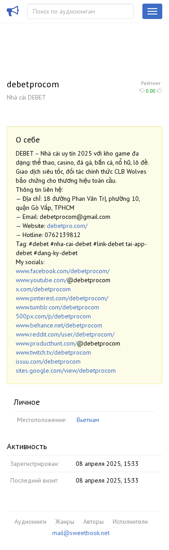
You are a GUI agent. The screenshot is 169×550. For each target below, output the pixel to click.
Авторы (93, 521)
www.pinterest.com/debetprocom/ (62, 298)
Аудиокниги (30, 521)
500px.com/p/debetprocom (53, 316)
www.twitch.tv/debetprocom (53, 352)
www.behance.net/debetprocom (59, 325)
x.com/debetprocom (43, 289)
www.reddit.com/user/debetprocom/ (65, 334)
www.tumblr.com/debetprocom (57, 307)
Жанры (64, 521)
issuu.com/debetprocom (48, 361)
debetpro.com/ (67, 226)
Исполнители (130, 521)
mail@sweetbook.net (81, 533)
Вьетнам (88, 420)
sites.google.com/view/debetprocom (66, 370)
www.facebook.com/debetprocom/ (63, 271)
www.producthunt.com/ (46, 343)
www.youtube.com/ (41, 280)
